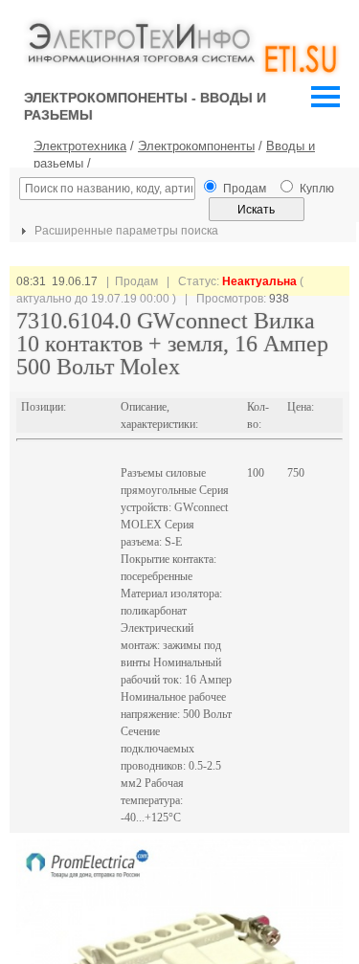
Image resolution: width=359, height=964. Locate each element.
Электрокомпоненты (196, 146)
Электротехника (80, 146)
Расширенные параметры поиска (125, 230)
